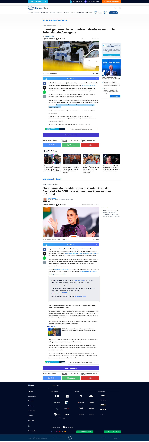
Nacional (37, 12)
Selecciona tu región (35, 1)
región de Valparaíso (88, 85)
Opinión (73, 12)
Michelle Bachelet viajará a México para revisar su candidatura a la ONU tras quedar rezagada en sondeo (79, 329)
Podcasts (30, 12)
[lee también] (54, 332)
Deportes (59, 12)
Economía (52, 12)
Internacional (44, 12)
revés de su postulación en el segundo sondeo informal (81, 253)
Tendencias (66, 12)
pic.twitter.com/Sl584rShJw (60, 293)
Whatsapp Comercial (86, 431)
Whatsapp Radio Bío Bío (113, 431)
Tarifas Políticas (32, 431)
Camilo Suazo (52, 198)
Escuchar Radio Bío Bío (112, 1)
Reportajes (31, 420)
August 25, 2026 (80, 296)
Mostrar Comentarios (71, 135)
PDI (68, 83)
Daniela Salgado (49, 36)
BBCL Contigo (89, 12)
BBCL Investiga (80, 12)
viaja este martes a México (62, 269)
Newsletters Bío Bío (77, 1)
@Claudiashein (80, 280)
